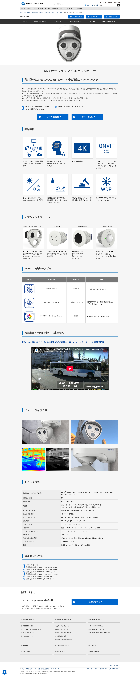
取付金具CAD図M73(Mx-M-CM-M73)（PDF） (42, 567)
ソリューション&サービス (35, 9)
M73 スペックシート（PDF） (37, 106)
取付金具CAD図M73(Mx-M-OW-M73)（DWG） (42, 574)
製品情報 (47, 9)
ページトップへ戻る (114, 665)
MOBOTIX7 (59, 12)
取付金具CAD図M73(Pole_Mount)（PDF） (40, 576)
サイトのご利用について (29, 669)
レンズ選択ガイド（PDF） (36, 109)
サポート (62, 9)
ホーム (23, 9)
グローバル (90, 5)
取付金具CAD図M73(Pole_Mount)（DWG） (41, 579)
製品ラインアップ (50, 12)
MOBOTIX (42, 12)
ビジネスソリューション (26, 12)
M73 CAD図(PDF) (32, 565)
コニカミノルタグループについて (97, 669)
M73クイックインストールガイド (72, 106)
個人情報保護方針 (43, 669)
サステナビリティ (114, 669)
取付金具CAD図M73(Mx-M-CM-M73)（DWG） (42, 569)
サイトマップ (55, 669)
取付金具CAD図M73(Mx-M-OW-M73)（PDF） (42, 572)
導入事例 (55, 9)
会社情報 (80, 9)
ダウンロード (71, 9)
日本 (97, 5)
